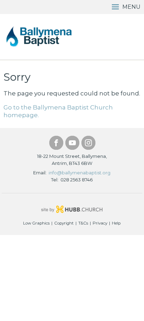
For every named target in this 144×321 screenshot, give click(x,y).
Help (116, 223)
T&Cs (83, 223)
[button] (72, 7)
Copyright (64, 223)
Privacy (100, 223)
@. (79, 172)
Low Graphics (36, 223)
